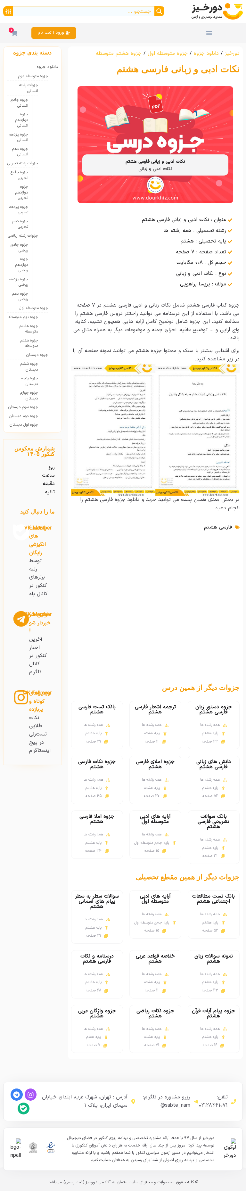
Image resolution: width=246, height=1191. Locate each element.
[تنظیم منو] (209, 33)
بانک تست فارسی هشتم (97, 709)
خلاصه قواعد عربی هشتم (155, 958)
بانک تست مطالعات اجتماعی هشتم (213, 898)
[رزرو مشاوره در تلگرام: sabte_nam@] (196, 1101)
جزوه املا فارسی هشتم (96, 819)
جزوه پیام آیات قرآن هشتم (213, 1013)
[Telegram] (16, 1094)
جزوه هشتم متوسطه (119, 53)
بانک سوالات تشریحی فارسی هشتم (213, 822)
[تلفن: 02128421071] (233, 1101)
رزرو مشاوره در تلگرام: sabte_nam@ (166, 1101)
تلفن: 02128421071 (213, 1101)
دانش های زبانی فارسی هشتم (213, 764)
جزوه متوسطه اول (168, 53)
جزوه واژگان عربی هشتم (97, 1013)
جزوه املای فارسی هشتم (155, 764)
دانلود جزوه (206, 53)
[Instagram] (31, 1094)
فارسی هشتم (218, 527)
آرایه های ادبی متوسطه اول (155, 819)
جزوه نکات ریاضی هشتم (155, 1013)
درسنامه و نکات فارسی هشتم (97, 958)
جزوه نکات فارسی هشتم (97, 764)
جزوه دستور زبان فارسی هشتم (213, 709)
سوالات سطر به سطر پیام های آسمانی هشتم (97, 901)
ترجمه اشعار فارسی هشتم (155, 709)
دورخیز (232, 53)
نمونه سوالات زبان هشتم (213, 958)
